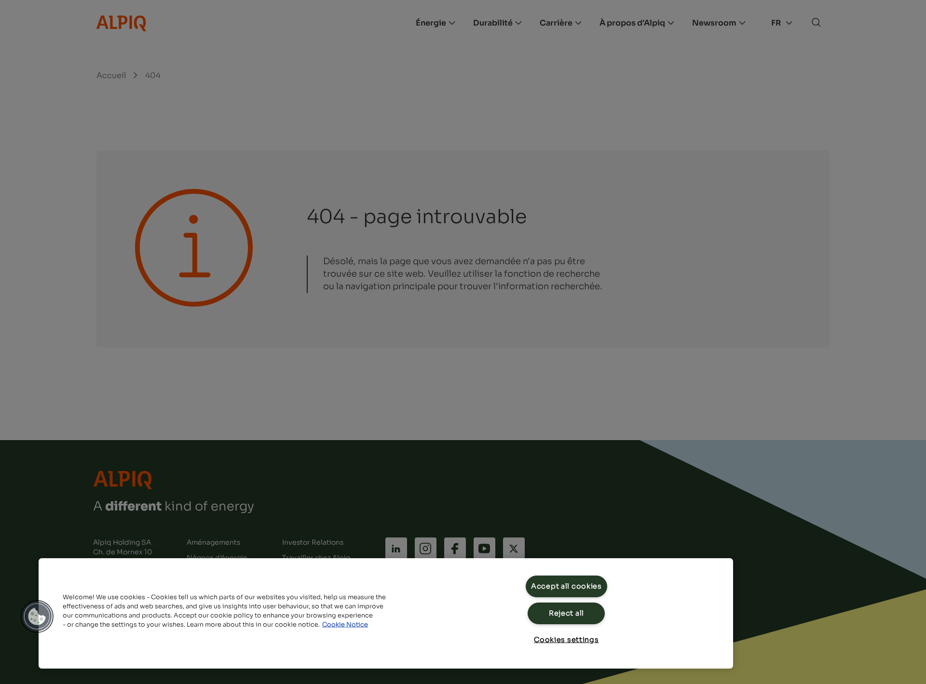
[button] (37, 616)
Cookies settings (566, 639)
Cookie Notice (345, 625)
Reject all (566, 613)
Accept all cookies (566, 586)
